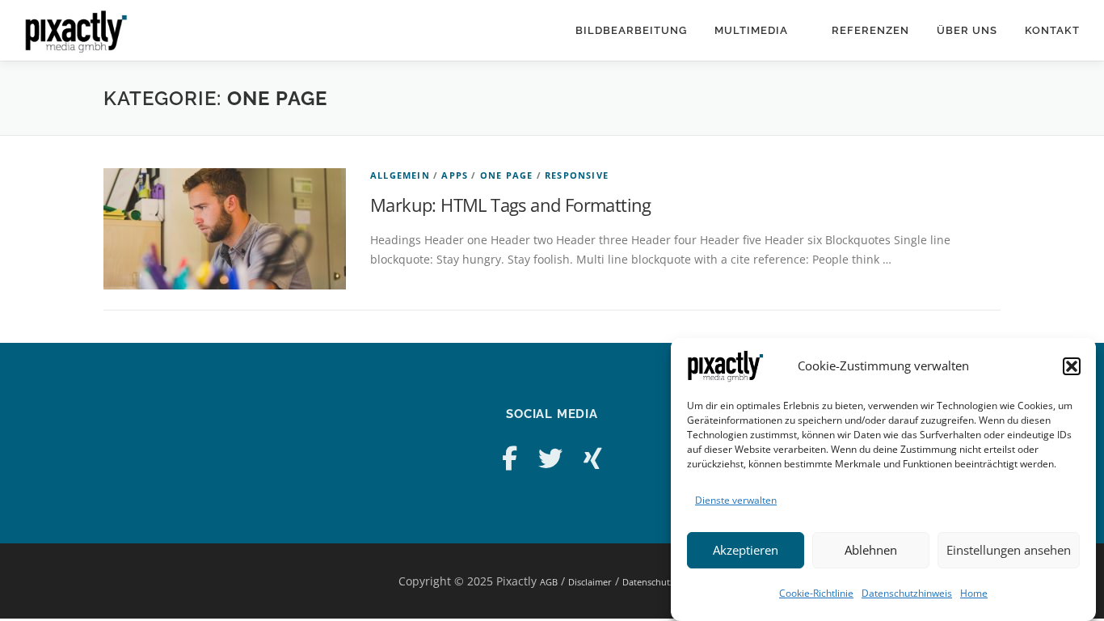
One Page (506, 175)
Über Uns (967, 30)
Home (974, 593)
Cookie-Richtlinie (816, 593)
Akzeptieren (745, 551)
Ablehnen (871, 551)
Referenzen (870, 30)
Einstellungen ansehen (1008, 551)
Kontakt (1052, 30)
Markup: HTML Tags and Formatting (510, 204)
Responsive (577, 175)
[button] (1072, 366)
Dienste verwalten (736, 500)
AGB (549, 582)
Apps (454, 175)
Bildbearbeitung (631, 30)
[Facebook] (509, 458)
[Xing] (593, 458)
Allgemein (400, 175)
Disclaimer (590, 582)
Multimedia (751, 30)
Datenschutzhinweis (907, 593)
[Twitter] (550, 458)
